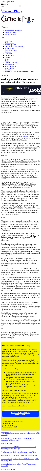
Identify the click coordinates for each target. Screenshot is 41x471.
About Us (8, 70)
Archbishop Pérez (10, 45)
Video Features (9, 64)
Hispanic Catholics (11, 63)
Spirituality (8, 54)
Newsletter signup (10, 66)
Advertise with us (10, 34)
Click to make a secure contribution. (20, 413)
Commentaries (9, 55)
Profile (7, 61)
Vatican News (9, 48)
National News (5, 75)
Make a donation (10, 68)
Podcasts (7, 57)
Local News (8, 41)
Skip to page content (7, 2)
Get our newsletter (10, 32)
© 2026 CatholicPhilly (8, 469)
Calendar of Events (11, 50)
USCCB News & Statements (14, 46)
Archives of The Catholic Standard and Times (19, 72)
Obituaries (8, 52)
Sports (7, 59)
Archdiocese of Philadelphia (13, 31)
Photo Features (9, 43)
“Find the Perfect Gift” (21, 136)
